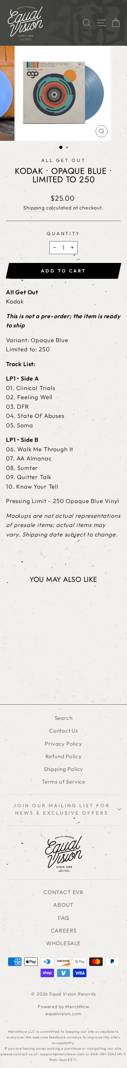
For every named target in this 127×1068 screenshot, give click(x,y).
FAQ (63, 918)
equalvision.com (63, 1013)
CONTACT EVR (63, 892)
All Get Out (63, 160)
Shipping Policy (63, 769)
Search (64, 718)
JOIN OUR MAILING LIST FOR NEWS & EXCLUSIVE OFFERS (61, 809)
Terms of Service (63, 781)
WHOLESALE (63, 943)
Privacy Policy (63, 743)
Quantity (64, 233)
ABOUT (63, 904)
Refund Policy (64, 756)
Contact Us (63, 730)
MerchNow (77, 1006)
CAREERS (64, 930)
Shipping (34, 208)
